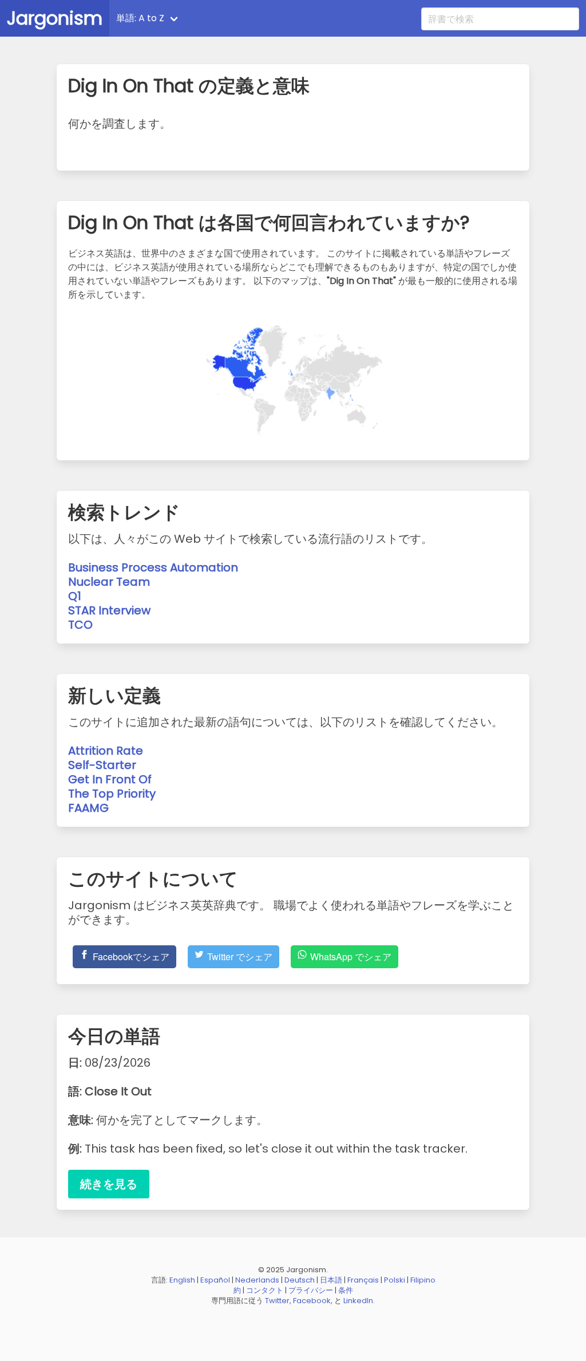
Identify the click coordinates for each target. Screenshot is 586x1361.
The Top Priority (112, 794)
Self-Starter (102, 765)
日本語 (331, 1280)
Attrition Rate (105, 751)
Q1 (74, 596)
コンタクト (264, 1290)
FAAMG (88, 808)
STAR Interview (109, 610)
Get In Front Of (110, 779)
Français (363, 1280)
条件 (345, 1290)
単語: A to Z (140, 18)
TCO (80, 625)
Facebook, (312, 1300)
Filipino (422, 1280)
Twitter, (278, 1300)
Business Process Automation (153, 567)
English (182, 1280)
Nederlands (257, 1280)
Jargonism (54, 18)
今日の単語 (217, 18)
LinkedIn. (359, 1300)
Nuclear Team (109, 582)
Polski (394, 1280)
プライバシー (310, 1290)
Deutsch (299, 1280)
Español (215, 1280)
